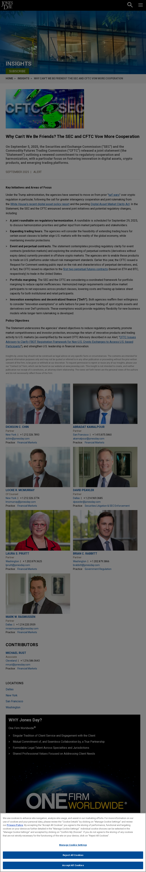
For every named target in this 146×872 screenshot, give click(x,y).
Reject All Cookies (73, 855)
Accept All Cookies (73, 865)
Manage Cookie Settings (73, 845)
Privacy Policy (15, 825)
